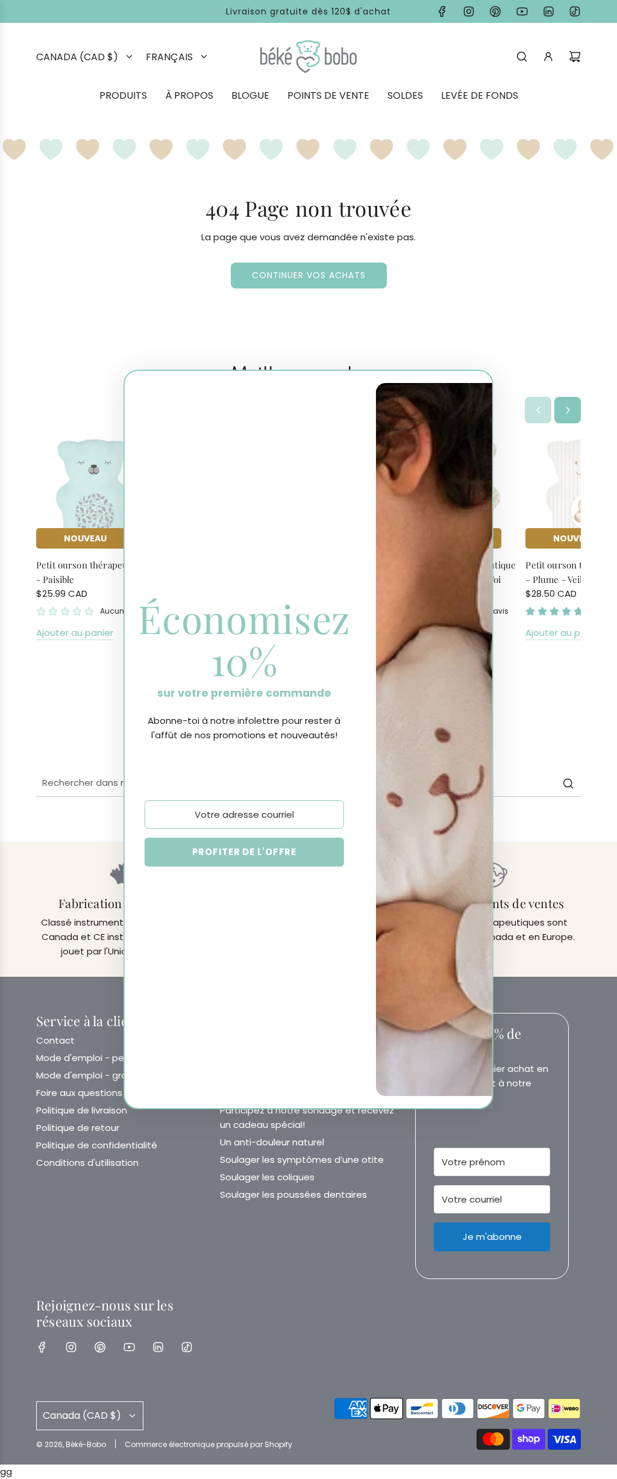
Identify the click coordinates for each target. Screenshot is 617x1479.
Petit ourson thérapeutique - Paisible (92, 572)
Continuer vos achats (309, 275)
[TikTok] (575, 11)
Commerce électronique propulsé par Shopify (208, 1444)
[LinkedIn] (548, 11)
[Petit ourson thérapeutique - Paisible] (94, 490)
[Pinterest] (495, 11)
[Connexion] (548, 56)
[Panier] (575, 56)
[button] (538, 410)
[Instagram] (469, 11)
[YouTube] (522, 11)
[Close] (471, 390)
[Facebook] (442, 11)
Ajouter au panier (74, 632)
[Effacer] (541, 783)
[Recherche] (522, 56)
